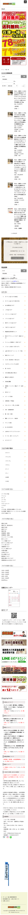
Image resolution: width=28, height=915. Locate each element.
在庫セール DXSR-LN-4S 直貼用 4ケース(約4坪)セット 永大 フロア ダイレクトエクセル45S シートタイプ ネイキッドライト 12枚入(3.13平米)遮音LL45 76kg (20, 96)
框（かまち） (8, 368)
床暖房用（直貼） (6, 533)
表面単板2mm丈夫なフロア (8, 560)
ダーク (7, 469)
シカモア (3, 505)
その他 (7, 481)
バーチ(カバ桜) (5, 494)
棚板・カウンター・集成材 (11, 418)
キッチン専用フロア (6, 548)
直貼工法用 (4, 527)
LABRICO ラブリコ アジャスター (12, 431)
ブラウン (7, 465)
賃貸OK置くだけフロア (7, 558)
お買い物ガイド (15, 899)
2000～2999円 (5, 572)
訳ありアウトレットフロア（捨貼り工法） (14, 337)
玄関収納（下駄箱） (10, 401)
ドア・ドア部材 (9, 396)
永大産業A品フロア (9, 305)
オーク (3, 498)
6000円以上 (4, 580)
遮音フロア (4, 529)
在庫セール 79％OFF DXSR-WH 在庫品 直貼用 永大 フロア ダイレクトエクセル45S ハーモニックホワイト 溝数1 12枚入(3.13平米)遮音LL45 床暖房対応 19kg (20, 118)
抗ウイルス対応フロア (7, 543)
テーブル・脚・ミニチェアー (12, 436)
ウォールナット (5, 503)
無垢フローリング (9, 355)
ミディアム (8, 461)
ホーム (2, 69)
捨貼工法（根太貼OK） (7, 525)
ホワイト (7, 452)
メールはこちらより (17, 258)
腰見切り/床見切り (9, 377)
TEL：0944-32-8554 (9, 825)
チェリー (3, 501)
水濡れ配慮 (4, 550)
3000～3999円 (5, 574)
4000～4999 (4, 576)
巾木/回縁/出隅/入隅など (11, 373)
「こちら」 (18, 767)
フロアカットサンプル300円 (12, 364)
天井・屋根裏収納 (9, 409)
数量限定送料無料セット (11, 331)
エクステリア (8, 440)
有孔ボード (7, 392)
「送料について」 (14, 722)
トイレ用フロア (5, 545)
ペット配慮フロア (6, 541)
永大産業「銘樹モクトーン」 (8, 511)
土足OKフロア (5, 552)
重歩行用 (3, 531)
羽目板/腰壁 (8, 381)
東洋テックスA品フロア (10, 323)
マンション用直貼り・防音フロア (13, 342)
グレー (7, 473)
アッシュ (3, 496)
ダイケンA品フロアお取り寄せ (12, 301)
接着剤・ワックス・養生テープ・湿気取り (14, 387)
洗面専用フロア (5, 546)
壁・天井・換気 (9, 414)
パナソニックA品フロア (10, 314)
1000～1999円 (5, 570)
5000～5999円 (5, 578)
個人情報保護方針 (12, 897)
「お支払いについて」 (15, 711)
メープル (3, 500)
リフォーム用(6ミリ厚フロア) (12, 346)
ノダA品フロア (8, 310)
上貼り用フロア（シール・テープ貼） (14, 351)
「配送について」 (14, 751)
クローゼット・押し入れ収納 (12, 405)
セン (2, 507)
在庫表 (20, 228)
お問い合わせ (6, 901)
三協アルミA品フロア (10, 327)
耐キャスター (4, 539)
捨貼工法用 (4, 523)
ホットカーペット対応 (7, 537)
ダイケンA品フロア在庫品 (11, 296)
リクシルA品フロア (9, 318)
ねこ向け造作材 (9, 427)
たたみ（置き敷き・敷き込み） (12, 359)
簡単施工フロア (5, 556)
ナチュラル (8, 456)
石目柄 (7, 477)
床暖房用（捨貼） (6, 535)
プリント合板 (8, 422)
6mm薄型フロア (5, 554)
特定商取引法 (6, 899)
